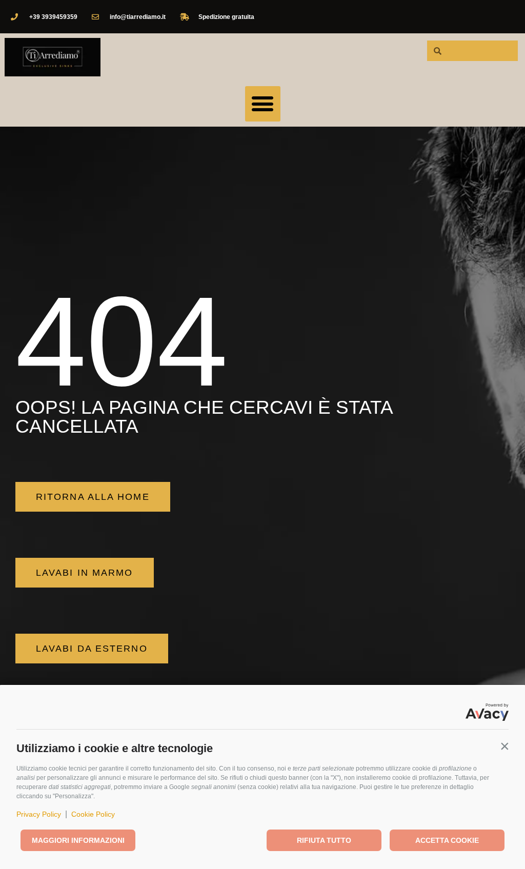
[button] (504, 746)
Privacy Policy (38, 814)
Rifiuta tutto (324, 840)
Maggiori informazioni (78, 840)
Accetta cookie (447, 840)
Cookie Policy (93, 814)
